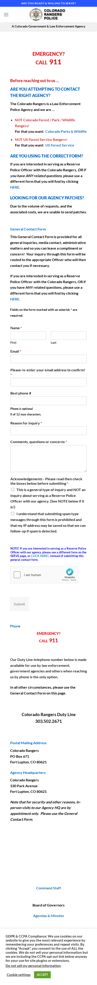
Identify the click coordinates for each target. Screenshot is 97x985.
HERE (14, 187)
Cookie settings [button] (19, 975)
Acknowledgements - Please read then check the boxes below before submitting (46, 481)
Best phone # (20, 393)
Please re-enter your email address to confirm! (47, 372)
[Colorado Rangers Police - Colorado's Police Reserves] (48, 14)
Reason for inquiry (26, 423)
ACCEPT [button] (42, 974)
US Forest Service (59, 145)
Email (15, 351)
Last (53, 342)
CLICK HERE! (40, 556)
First (13, 342)
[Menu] (6, 14)
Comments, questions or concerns (38, 442)
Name (16, 328)
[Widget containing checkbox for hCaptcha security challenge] (44, 574)
